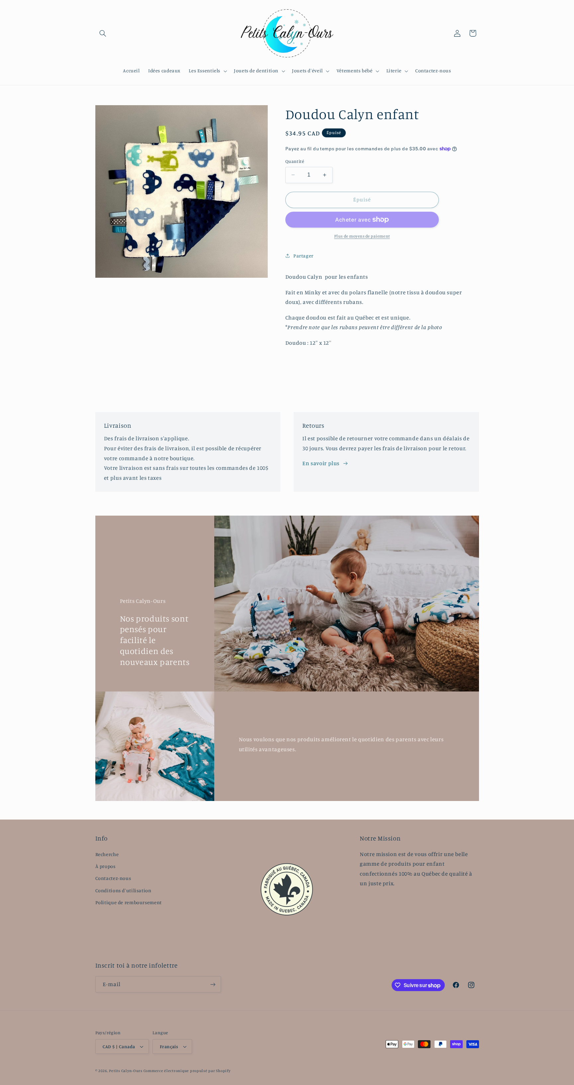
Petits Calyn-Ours (126, 1070)
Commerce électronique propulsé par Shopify (187, 1070)
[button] (103, 33)
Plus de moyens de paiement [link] (362, 236)
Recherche (107, 854)
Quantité (294, 161)
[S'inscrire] (212, 984)
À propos (105, 866)
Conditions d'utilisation (123, 890)
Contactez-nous (113, 878)
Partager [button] (303, 255)
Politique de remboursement (128, 902)
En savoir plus (320, 463)
